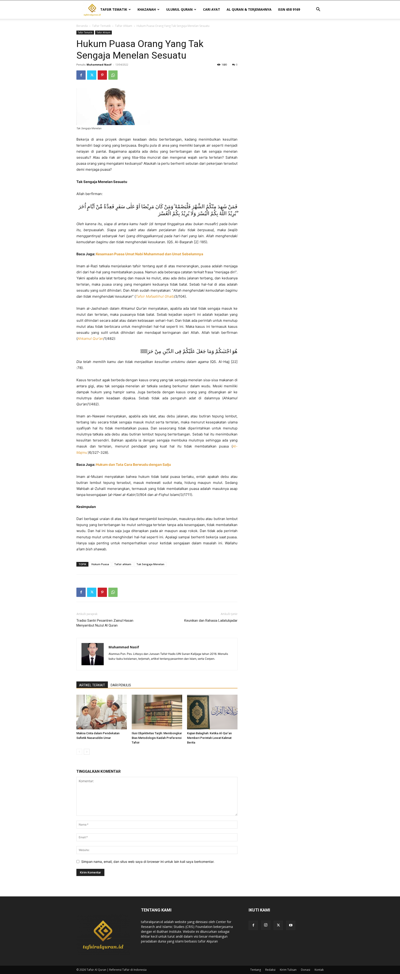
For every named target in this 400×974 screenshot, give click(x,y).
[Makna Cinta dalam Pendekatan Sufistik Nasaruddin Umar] (101, 712)
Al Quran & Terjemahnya (249, 9)
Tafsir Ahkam (123, 26)
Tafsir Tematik (113, 9)
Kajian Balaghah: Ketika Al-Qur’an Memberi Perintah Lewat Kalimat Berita (209, 737)
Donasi (305, 970)
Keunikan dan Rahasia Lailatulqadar (211, 620)
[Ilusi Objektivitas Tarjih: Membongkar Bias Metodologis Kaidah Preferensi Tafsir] (157, 712)
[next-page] (87, 752)
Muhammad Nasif (99, 64)
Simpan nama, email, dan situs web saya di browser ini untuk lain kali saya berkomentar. (147, 862)
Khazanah (147, 9)
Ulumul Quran (179, 9)
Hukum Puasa (100, 564)
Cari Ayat (211, 9)
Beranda (82, 26)
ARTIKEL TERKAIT (92, 685)
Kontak (319, 970)
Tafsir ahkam (122, 564)
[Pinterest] (102, 75)
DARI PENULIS (121, 685)
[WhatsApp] (113, 75)
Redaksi (270, 970)
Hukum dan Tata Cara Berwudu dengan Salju (133, 464)
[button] (318, 10)
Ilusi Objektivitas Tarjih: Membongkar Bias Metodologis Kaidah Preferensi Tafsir (157, 737)
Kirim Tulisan (288, 970)
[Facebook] (81, 75)
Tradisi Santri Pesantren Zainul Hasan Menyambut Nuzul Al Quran (104, 622)
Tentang (255, 970)
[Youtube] (290, 925)
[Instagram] (265, 925)
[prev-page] (79, 752)
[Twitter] (91, 75)
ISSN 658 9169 (289, 9)
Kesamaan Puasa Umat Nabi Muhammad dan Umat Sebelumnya (149, 254)
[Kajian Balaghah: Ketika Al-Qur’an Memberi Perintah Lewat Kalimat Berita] (212, 712)
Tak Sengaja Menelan (150, 564)
